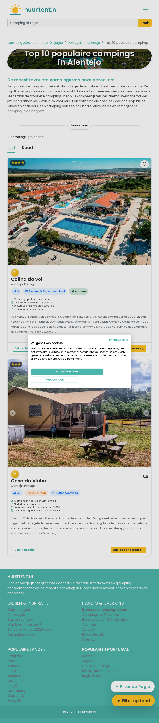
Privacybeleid (118, 340)
